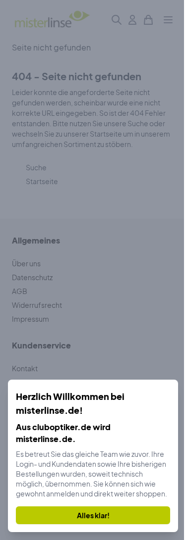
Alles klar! (93, 515)
